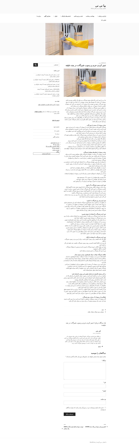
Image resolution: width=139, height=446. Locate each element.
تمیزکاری (102, 311)
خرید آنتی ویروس (46, 153)
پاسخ (99, 346)
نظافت (89, 311)
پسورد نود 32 (56, 144)
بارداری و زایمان (102, 16)
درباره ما (39, 16)
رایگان (57, 151)
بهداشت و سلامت (90, 16)
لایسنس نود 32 (55, 148)
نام (105, 382)
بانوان (56, 16)
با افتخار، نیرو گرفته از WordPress (98, 442)
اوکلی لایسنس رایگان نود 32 (52, 146)
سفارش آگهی (47, 16)
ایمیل (104, 391)
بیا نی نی (100, 5)
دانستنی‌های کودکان (66, 16)
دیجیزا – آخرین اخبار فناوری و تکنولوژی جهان (48, 104)
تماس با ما (103, 20)
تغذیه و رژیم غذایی (78, 16)
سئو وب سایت (55, 150)
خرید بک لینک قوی (55, 142)
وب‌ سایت (103, 399)
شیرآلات (92, 311)
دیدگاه (104, 360)
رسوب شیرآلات (97, 311)
